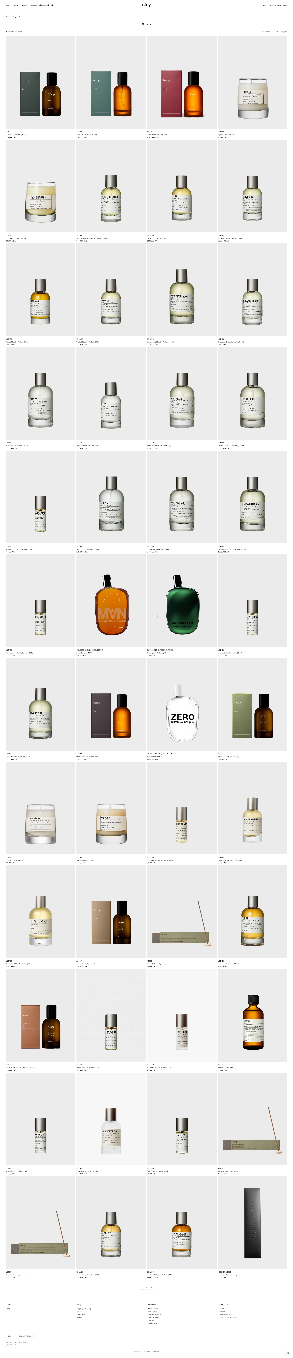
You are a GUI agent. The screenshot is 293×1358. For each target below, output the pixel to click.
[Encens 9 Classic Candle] (111, 808)
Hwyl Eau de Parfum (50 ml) (86, 135)
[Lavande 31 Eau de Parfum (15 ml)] (252, 600)
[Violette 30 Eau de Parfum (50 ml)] (111, 1119)
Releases (34, 5)
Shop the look (44, 5)
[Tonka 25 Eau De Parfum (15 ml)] (111, 1015)
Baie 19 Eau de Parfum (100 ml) (87, 549)
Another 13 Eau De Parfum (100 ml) (159, 549)
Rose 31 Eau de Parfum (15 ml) (16, 1171)
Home (8, 17)
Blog (52, 5)
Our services (152, 1323)
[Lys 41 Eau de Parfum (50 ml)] (182, 186)
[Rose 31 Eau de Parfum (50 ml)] (111, 393)
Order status (81, 1315)
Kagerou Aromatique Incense (228, 1171)
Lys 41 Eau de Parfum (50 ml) (157, 238)
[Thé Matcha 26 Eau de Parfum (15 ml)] (40, 600)
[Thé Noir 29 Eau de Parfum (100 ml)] (252, 393)
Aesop (8, 132)
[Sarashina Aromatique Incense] (40, 1222)
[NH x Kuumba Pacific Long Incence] (252, 1222)
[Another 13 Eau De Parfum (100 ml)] (182, 497)
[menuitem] (9, 5)
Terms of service (225, 1315)
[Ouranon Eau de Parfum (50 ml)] (111, 704)
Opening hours (153, 1317)
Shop (14, 17)
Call (7, 1312)
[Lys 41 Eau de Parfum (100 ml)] (252, 911)
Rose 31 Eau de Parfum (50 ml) (87, 446)
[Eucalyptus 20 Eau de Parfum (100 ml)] (40, 911)
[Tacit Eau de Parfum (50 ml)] (40, 82)
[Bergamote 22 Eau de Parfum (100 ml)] (182, 289)
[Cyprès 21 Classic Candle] (40, 808)
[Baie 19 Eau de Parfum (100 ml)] (111, 497)
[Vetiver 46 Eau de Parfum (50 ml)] (252, 186)
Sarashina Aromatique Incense (16, 1275)
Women (15, 5)
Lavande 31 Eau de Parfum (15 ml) (230, 653)
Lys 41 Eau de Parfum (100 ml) (228, 964)
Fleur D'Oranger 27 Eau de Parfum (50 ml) (91, 238)
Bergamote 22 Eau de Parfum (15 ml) (19, 549)
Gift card (151, 1320)
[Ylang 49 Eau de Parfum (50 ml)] (40, 289)
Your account (153, 1309)
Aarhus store (152, 1312)
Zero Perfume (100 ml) (155, 757)
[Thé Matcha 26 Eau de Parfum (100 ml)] (252, 497)
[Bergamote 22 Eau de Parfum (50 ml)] (252, 289)
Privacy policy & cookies (228, 1317)
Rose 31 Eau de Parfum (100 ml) (17, 446)
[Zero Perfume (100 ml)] (182, 704)
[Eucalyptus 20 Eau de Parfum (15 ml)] (182, 808)
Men (7, 5)
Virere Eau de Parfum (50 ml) (228, 757)
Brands (24, 5)
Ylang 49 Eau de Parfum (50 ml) (17, 342)
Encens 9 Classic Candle (85, 860)
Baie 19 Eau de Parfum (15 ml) (157, 1171)
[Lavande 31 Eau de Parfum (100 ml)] (40, 704)
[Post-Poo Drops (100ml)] (252, 1015)
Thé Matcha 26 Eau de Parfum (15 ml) (19, 653)
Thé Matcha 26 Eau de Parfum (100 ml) (232, 549)
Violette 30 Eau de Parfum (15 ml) (159, 1068)
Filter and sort (15, 32)
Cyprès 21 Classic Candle (14, 860)
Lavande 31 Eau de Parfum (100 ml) (18, 757)
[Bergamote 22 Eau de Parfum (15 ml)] (40, 497)
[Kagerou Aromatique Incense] (252, 1119)
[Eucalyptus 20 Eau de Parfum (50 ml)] (252, 808)
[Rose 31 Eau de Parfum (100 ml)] (40, 393)
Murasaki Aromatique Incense (157, 964)
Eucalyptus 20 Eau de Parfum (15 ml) (160, 860)
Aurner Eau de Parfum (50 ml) (87, 964)
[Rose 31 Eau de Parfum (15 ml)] (40, 1119)
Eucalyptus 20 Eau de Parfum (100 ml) (19, 964)
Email (8, 1309)
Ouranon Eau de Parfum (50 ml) (87, 757)
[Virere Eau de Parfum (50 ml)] (252, 704)
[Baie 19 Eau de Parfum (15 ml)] (182, 1119)
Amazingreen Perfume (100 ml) (158, 653)
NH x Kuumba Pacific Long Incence (230, 1275)
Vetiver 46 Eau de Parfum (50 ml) (230, 238)
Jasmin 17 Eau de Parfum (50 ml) (88, 1275)
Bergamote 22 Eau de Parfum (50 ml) (231, 342)
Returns (80, 1317)
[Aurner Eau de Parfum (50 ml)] (111, 911)
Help (79, 1304)
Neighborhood (225, 1272)
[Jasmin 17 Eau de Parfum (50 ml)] (111, 1222)
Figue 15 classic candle (226, 135)
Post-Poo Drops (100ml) (226, 1068)
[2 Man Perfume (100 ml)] (111, 600)
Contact (9, 1304)
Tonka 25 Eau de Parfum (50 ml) (87, 342)
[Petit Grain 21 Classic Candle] (40, 186)
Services (152, 1304)
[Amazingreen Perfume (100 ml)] (182, 600)
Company (224, 1304)
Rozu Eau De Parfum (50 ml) (157, 135)
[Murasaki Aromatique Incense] (182, 911)
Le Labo (221, 132)
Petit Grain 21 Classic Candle (16, 238)
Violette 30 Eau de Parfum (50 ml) (88, 1171)
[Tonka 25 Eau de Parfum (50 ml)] (111, 289)
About (222, 1309)
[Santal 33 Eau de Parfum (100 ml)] (182, 393)
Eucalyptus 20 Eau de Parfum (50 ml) (231, 860)
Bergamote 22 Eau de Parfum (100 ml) (160, 342)
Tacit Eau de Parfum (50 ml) (16, 135)
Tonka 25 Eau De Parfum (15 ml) (87, 1068)
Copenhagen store (154, 1315)
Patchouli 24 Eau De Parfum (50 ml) (159, 1275)
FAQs (79, 1312)
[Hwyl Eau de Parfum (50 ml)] (111, 82)
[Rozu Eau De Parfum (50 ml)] (182, 82)
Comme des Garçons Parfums (89, 650)
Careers (222, 1312)
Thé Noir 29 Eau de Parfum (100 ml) (231, 446)
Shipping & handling (84, 1309)
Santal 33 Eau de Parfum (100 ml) (159, 446)
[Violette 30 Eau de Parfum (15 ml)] (182, 1015)
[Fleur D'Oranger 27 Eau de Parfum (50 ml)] (111, 186)
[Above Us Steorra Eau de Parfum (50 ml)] (40, 1015)
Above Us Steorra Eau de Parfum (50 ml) (20, 1068)
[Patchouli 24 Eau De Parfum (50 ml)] (182, 1222)
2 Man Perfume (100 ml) (84, 653)
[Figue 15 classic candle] (252, 82)
